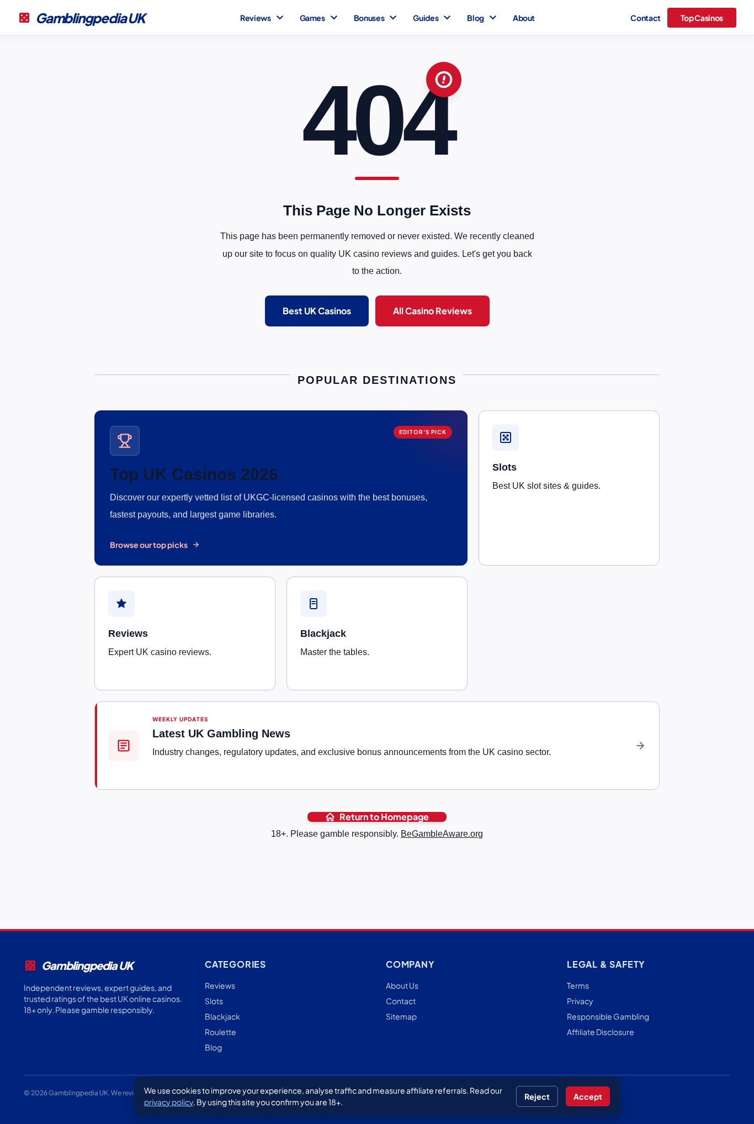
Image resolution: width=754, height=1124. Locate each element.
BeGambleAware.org (442, 833)
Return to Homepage (384, 817)
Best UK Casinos (317, 310)
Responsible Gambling (608, 1016)
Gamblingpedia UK (81, 17)
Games (320, 17)
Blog (483, 17)
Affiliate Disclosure (600, 1032)
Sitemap (401, 1016)
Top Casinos (702, 18)
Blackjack (222, 1016)
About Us (402, 985)
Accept (588, 1096)
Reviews (263, 17)
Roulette (220, 1032)
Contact (645, 18)
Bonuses (377, 17)
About (524, 18)
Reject (537, 1096)
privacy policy (168, 1102)
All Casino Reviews (432, 310)
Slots (214, 1001)
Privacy (580, 1001)
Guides (433, 17)
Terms (578, 985)
